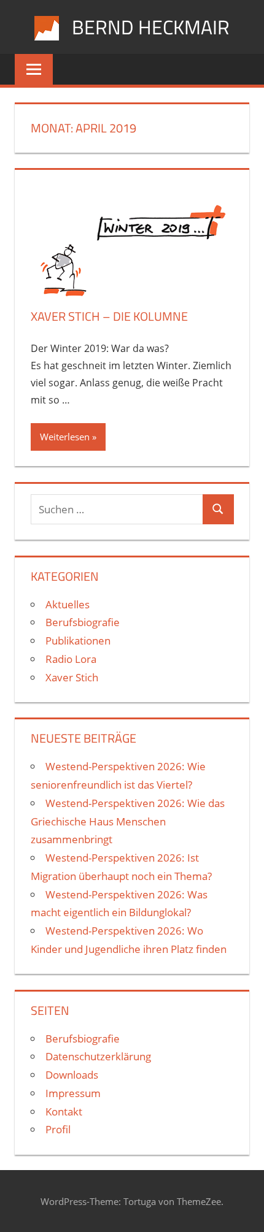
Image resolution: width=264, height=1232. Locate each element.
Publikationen (78, 640)
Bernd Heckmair (151, 27)
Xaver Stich (71, 677)
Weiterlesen (65, 436)
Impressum (73, 1093)
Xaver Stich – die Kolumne (109, 316)
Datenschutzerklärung (98, 1056)
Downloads (71, 1075)
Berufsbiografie (82, 622)
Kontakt (63, 1111)
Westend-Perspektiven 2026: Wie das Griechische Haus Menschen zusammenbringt (128, 821)
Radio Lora (70, 659)
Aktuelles (67, 604)
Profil (58, 1129)
